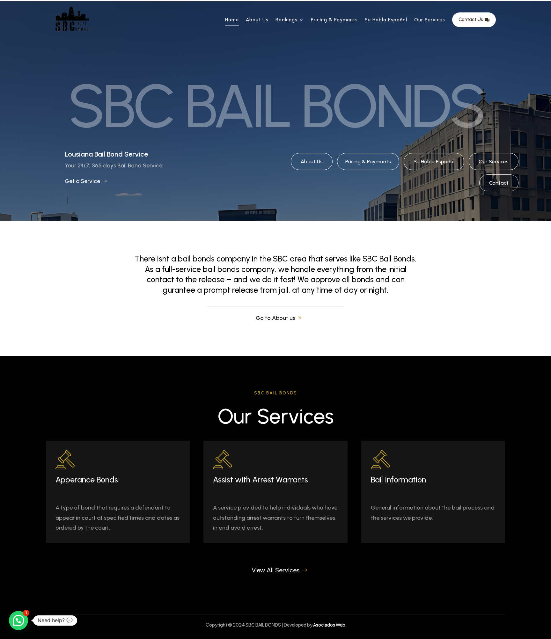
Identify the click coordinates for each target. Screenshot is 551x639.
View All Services (275, 570)
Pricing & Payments (368, 161)
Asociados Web (329, 625)
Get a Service (82, 181)
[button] (18, 620)
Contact (499, 183)
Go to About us (275, 317)
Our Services (494, 161)
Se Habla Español (434, 161)
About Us (312, 161)
